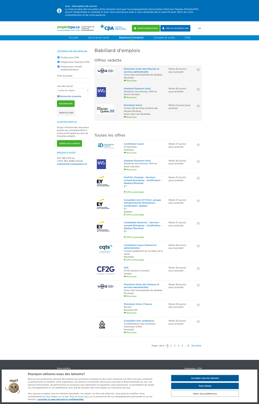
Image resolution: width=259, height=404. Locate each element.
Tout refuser (205, 386)
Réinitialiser (66, 113)
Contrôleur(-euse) (134, 144)
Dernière (196, 345)
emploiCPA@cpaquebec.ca (72, 164)
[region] (129, 385)
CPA (126, 267)
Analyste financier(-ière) (137, 88)
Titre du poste (64, 76)
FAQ (187, 37)
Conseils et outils (164, 37)
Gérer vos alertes (69, 143)
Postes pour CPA (70, 57)
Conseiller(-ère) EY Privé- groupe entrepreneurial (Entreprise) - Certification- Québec (142, 203)
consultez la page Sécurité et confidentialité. (60, 399)
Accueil (73, 37)
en (199, 28)
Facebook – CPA (193, 368)
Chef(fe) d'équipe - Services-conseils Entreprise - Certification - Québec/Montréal (143, 180)
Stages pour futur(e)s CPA (75, 62)
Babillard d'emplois (131, 37)
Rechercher (66, 103)
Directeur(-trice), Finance (138, 304)
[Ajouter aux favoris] (198, 70)
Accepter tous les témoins (205, 378)
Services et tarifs (98, 37)
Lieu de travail (65, 86)
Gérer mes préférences (205, 393)
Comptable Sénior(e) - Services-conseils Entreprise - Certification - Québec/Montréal (143, 225)
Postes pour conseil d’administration (71, 68)
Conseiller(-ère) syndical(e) (139, 321)
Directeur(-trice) (133, 105)
